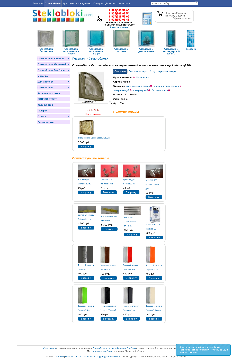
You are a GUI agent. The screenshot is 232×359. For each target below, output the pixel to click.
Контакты (124, 3)
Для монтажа (53, 81)
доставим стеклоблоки (101, 351)
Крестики (68, 3)
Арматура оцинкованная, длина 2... (130, 221)
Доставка (111, 3)
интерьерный (140, 90)
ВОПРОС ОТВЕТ (47, 99)
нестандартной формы (166, 86)
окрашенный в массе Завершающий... (94, 138)
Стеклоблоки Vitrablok (53, 58)
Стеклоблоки (53, 3)
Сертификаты (46, 122)
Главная (38, 3)
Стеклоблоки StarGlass (53, 70)
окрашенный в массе (138, 86)
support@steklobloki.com (108, 356)
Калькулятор (83, 3)
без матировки (160, 90)
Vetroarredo (142, 77)
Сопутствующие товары (163, 71)
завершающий (121, 90)
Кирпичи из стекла (49, 93)
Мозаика (53, 76)
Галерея (98, 3)
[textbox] (173, 3)
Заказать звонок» (119, 27)
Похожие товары (138, 71)
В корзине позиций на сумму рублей (178, 16)
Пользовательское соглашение (80, 356)
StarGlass (131, 348)
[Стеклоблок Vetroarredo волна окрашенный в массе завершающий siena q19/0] (93, 102)
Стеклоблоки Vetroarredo (53, 64)
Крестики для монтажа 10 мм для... (152, 184)
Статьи (53, 116)
